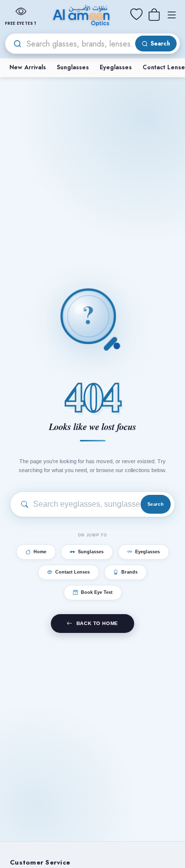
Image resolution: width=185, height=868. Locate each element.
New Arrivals (27, 67)
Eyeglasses (116, 67)
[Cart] (154, 14)
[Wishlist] (136, 14)
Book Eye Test (96, 592)
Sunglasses (73, 67)
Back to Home (97, 623)
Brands (129, 572)
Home (40, 551)
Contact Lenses (72, 572)
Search (156, 504)
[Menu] (171, 14)
